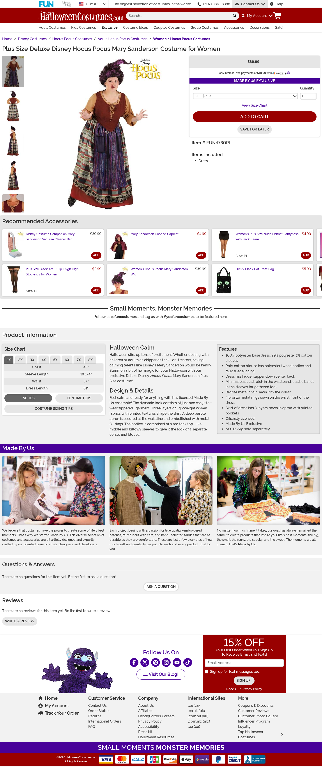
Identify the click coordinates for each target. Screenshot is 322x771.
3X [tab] (32, 360)
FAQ (91, 727)
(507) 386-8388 (216, 4)
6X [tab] (67, 360)
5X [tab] (55, 360)
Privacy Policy (150, 721)
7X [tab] (79, 360)
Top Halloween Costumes (250, 734)
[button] (256, 15)
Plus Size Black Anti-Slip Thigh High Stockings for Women (52, 271)
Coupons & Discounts (256, 705)
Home (51, 698)
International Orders (104, 721)
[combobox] (178, 16)
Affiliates (145, 711)
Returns (94, 716)
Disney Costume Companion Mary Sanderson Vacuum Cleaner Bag (50, 236)
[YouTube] (177, 662)
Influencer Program (254, 721)
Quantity (307, 88)
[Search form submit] (234, 16)
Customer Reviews (253, 711)
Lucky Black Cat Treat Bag (254, 269)
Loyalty (244, 727)
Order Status (98, 711)
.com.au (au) (198, 716)
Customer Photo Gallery (258, 716)
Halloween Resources (156, 737)
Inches (28, 398)
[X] (144, 662)
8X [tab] (90, 360)
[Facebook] (134, 662)
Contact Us (250, 4)
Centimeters (79, 398)
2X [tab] (20, 360)
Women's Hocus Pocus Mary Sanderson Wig (159, 271)
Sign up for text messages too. (235, 671)
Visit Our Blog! (163, 674)
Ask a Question (161, 587)
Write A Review (19, 621)
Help (279, 4)
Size (196, 88)
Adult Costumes (52, 27)
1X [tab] (9, 360)
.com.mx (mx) (199, 721)
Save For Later (254, 129)
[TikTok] (187, 662)
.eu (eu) (194, 727)
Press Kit (145, 732)
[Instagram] (166, 662)
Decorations (260, 27)
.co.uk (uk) (196, 711)
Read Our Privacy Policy (244, 689)
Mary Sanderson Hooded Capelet (155, 234)
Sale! (279, 27)
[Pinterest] (155, 662)
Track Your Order (62, 713)
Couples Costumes (169, 27)
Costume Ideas (135, 27)
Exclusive (110, 27)
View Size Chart (254, 105)
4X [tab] (44, 360)
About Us (146, 705)
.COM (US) (93, 4)
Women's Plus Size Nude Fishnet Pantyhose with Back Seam (267, 236)
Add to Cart (254, 116)
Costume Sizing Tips (54, 409)
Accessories (234, 27)
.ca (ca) (194, 705)
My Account (57, 705)
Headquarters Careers (156, 716)
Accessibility (148, 727)
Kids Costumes (83, 27)
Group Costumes (205, 27)
